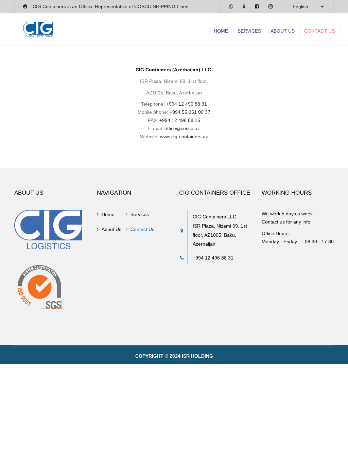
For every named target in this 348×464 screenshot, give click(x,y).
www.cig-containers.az (184, 136)
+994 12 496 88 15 (179, 120)
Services (249, 31)
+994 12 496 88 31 (186, 104)
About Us (283, 31)
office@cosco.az (182, 128)
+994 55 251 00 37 (190, 112)
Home (221, 31)
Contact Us (319, 31)
